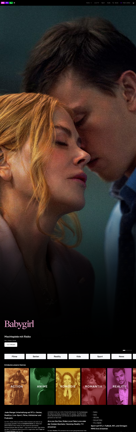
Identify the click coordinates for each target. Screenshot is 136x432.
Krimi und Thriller (97, 420)
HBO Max (96, 417)
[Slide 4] (128, 350)
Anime (95, 414)
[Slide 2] (126, 350)
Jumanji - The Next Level (79, 414)
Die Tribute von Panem (54, 414)
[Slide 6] (131, 350)
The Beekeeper (83, 412)
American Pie (64, 414)
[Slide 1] (124, 350)
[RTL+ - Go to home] (8, 2)
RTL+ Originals (97, 422)
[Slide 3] (127, 350)
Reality (95, 412)
